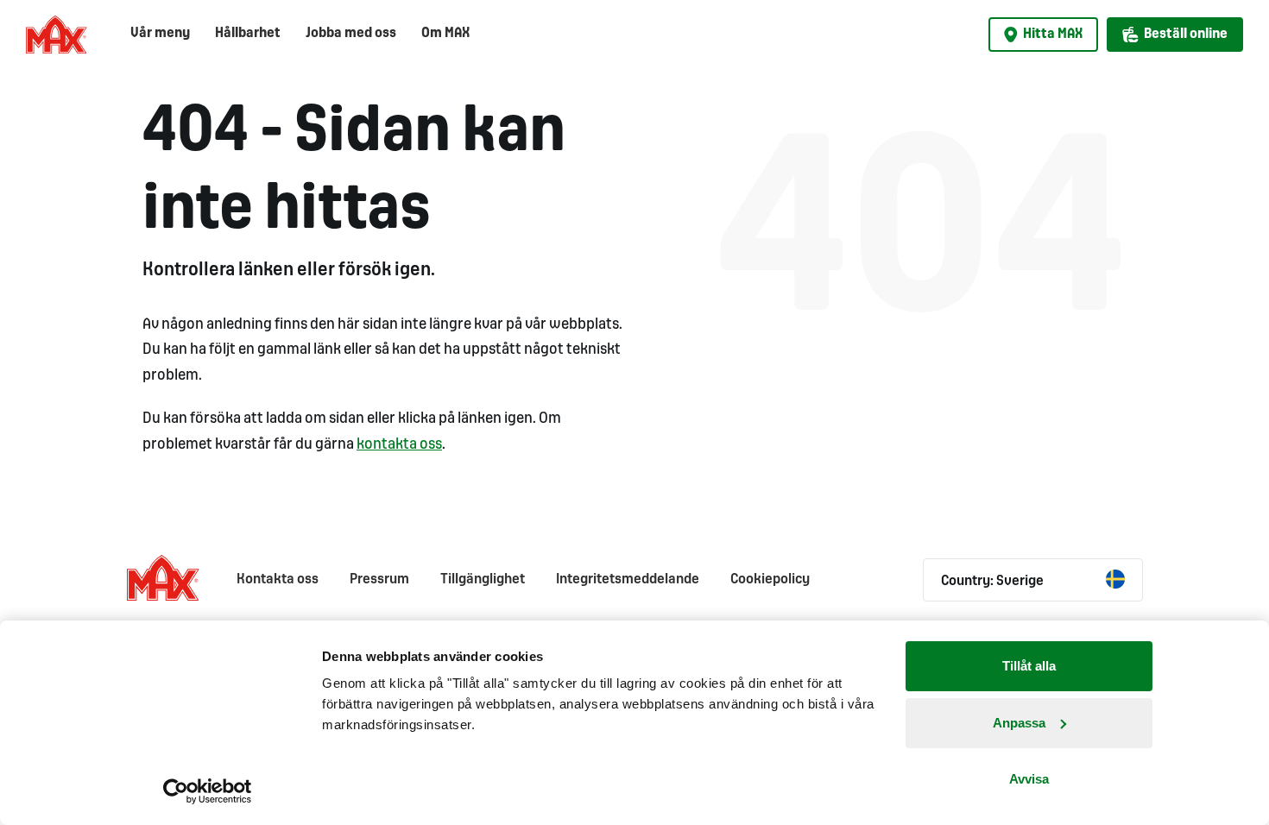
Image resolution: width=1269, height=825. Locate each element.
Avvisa (1029, 778)
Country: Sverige (992, 581)
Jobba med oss (351, 33)
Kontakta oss (278, 579)
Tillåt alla (1029, 665)
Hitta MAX (1053, 34)
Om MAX (445, 33)
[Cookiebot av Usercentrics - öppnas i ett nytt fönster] (207, 791)
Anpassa (1019, 722)
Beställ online (1186, 34)
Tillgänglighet (482, 579)
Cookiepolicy (770, 579)
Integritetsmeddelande (627, 579)
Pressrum (379, 579)
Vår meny (160, 33)
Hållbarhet (248, 33)
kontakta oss (399, 444)
